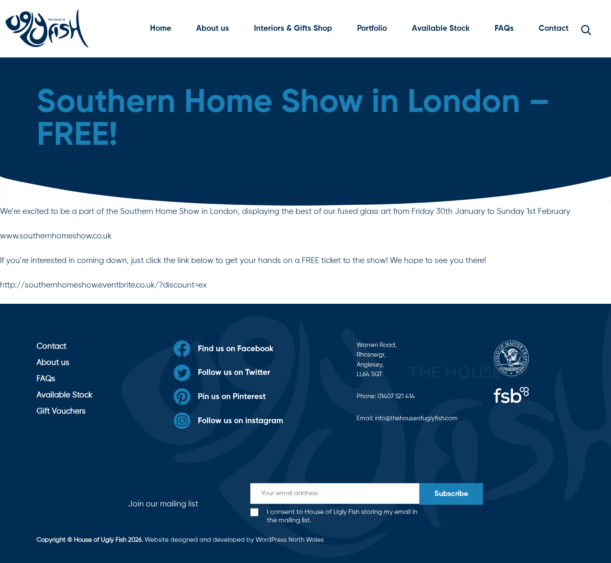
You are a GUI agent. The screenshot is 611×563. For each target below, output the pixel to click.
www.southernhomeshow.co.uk (55, 236)
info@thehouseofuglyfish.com (416, 418)
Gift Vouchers (61, 411)
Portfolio (372, 28)
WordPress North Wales (290, 540)
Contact (554, 28)
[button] (586, 29)
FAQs (504, 28)
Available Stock (441, 28)
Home (160, 28)
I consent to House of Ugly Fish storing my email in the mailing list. (342, 516)
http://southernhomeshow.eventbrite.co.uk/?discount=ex (103, 285)
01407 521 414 (396, 396)
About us (212, 28)
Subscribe (451, 494)
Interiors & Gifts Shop (293, 28)
